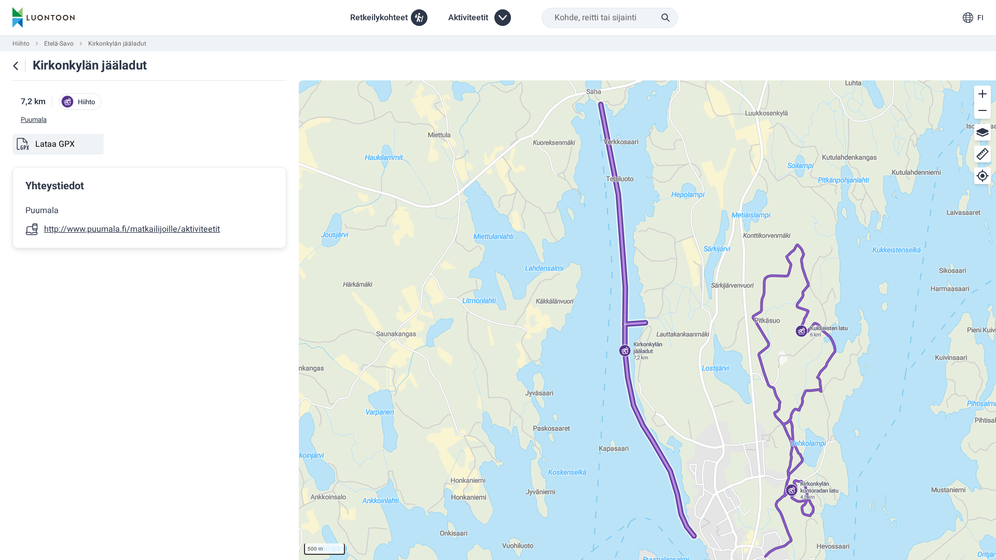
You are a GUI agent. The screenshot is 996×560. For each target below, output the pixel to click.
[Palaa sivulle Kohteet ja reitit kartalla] (15, 65)
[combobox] (610, 18)
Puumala (34, 120)
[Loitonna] (982, 110)
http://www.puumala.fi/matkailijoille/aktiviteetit (132, 229)
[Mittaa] (982, 154)
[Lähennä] (982, 94)
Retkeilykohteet (379, 17)
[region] (647, 320)
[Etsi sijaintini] (982, 175)
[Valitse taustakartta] (982, 132)
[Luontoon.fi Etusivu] (43, 17)
